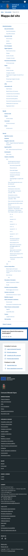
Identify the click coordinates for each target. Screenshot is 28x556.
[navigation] (2, 6)
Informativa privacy (5, 518)
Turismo (3, 436)
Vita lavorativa (4, 427)
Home (2, 12)
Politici (2, 409)
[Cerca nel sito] (24, 6)
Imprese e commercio (6, 429)
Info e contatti (8, 12)
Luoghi (2, 477)
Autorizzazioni (4, 453)
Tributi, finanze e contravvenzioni (9, 446)
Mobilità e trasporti (5, 439)
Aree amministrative (6, 402)
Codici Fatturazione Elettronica (8, 496)
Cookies (3, 525)
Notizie (2, 463)
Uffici (2, 404)
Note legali (3, 523)
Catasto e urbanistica (6, 434)
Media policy (4, 544)
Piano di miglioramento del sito (8, 530)
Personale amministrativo (7, 411)
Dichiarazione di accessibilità (8, 528)
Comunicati (3, 466)
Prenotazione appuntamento (8, 509)
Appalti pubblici (4, 431)
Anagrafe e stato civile (6, 422)
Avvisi (2, 468)
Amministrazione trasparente (8, 516)
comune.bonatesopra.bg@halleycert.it (10, 503)
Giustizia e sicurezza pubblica (8, 443)
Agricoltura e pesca (5, 455)
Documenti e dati (5, 414)
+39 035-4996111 (7, 498)
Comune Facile (11, 551)
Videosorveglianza (5, 521)
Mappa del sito (4, 547)
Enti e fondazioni (5, 406)
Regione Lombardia (5, 1)
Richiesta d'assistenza (6, 513)
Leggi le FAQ (4, 506)
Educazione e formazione (7, 441)
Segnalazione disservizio (7, 511)
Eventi (2, 479)
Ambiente (3, 448)
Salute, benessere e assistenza (8, 450)
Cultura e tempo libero (6, 424)
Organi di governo (5, 399)
